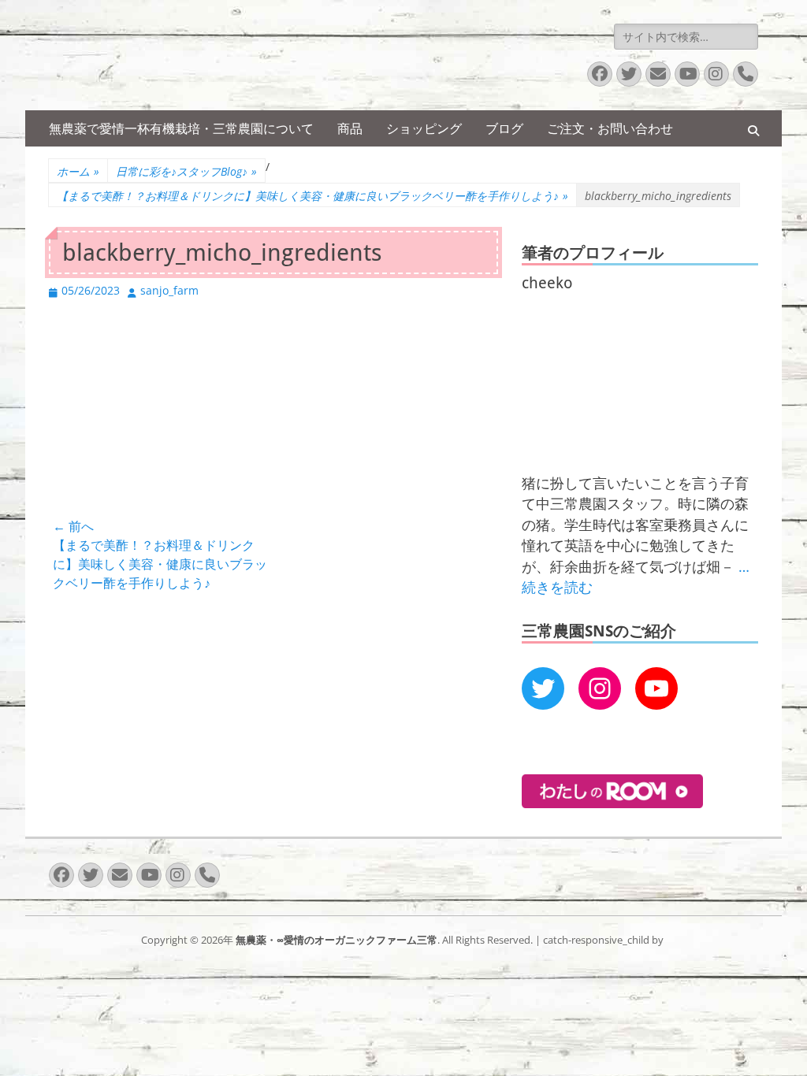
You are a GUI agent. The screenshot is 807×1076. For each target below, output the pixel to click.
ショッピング (424, 128)
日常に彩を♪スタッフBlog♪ (186, 171)
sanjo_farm (169, 290)
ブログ (504, 128)
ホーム (78, 171)
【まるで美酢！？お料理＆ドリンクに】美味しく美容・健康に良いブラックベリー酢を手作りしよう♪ (312, 195)
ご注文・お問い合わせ (610, 128)
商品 (350, 128)
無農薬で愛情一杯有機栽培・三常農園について (181, 128)
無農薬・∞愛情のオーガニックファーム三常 (336, 940)
